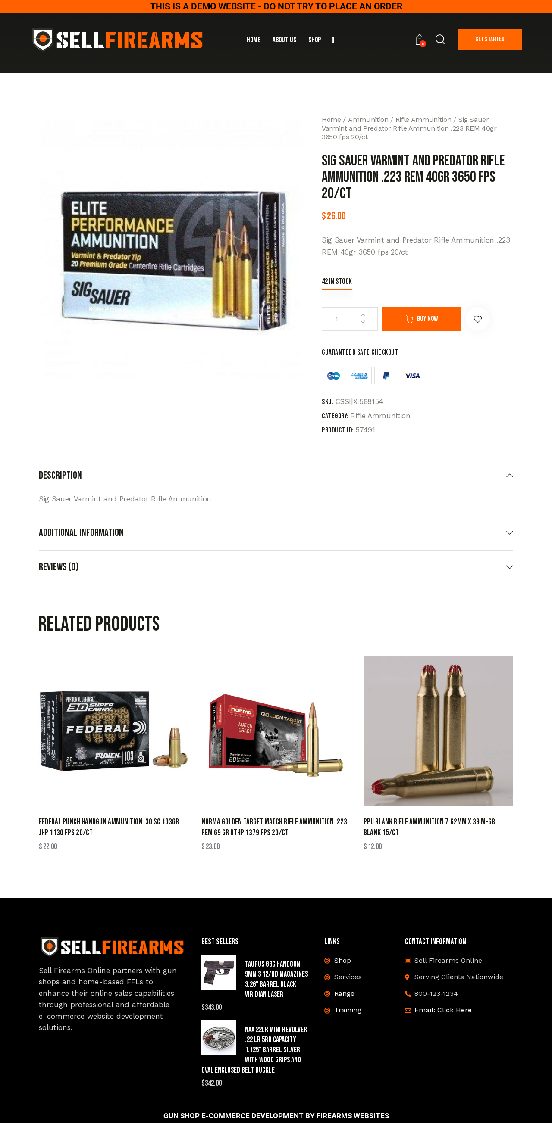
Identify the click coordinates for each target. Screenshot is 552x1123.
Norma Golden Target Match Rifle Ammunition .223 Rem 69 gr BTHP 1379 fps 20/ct (274, 827)
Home (331, 119)
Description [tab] (60, 476)
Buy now (427, 318)
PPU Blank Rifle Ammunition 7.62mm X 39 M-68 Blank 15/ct (429, 827)
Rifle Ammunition (423, 119)
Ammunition (368, 119)
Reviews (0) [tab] (58, 567)
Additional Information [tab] (81, 532)
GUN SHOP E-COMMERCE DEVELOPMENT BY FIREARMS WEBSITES (276, 1116)
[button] (477, 319)
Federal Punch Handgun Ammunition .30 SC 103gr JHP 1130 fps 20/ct (109, 827)
